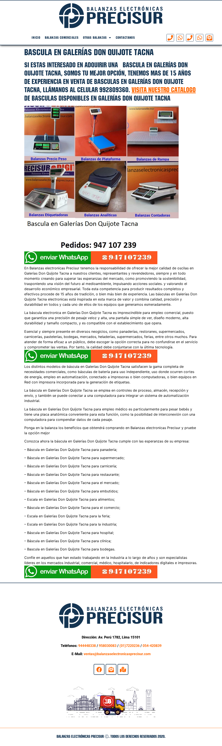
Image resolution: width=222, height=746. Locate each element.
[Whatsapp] (180, 38)
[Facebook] (99, 669)
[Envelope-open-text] (209, 38)
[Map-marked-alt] (123, 669)
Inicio (36, 37)
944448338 (87, 646)
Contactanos (125, 37)
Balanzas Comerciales (62, 37)
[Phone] (170, 38)
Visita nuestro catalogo (164, 90)
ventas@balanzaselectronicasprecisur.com (117, 654)
